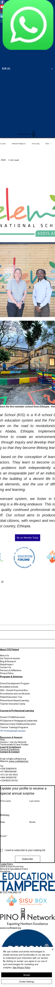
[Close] (50, 951)
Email (3, 836)
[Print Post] (2, 581)
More (47, 143)
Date (2, 822)
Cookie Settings (26, 981)
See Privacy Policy (21, 967)
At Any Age (36, 143)
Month (32, 822)
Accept (26, 974)
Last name (34, 801)
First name (5, 801)
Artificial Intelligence (19, 143)
